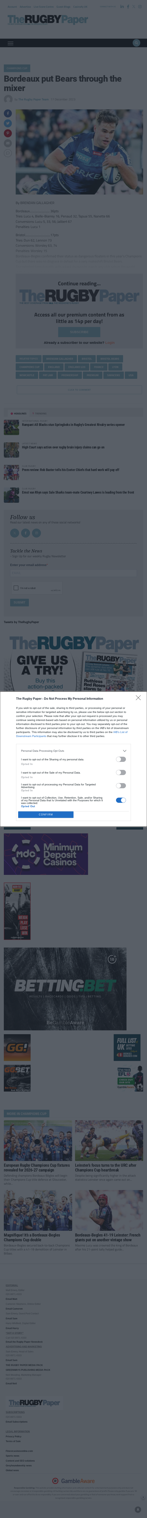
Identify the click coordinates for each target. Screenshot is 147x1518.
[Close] (139, 699)
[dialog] (73, 759)
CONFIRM (46, 814)
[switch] (121, 759)
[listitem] (73, 751)
